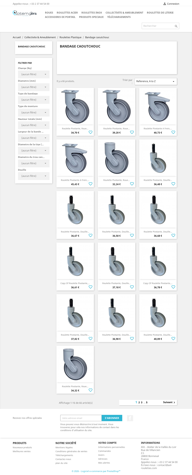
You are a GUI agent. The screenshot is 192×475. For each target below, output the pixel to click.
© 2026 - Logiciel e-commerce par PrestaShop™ (96, 471)
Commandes (104, 451)
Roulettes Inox (91, 12)
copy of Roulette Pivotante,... (75, 283)
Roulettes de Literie (160, 12)
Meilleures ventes (22, 451)
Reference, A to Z (155, 81)
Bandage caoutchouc (31, 46)
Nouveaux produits (22, 447)
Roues (49, 12)
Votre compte (107, 442)
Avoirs (101, 454)
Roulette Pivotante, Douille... (158, 180)
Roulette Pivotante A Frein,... (158, 128)
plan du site (62, 463)
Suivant (169, 402)
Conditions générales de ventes (71, 451)
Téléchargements (119, 17)
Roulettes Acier (67, 12)
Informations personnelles (111, 447)
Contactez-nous (63, 459)
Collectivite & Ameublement (124, 12)
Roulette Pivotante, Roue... (75, 128)
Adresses (102, 458)
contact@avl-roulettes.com (156, 466)
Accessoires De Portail (60, 17)
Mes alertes (104, 462)
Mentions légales (64, 447)
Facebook (130, 418)
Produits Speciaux (91, 17)
